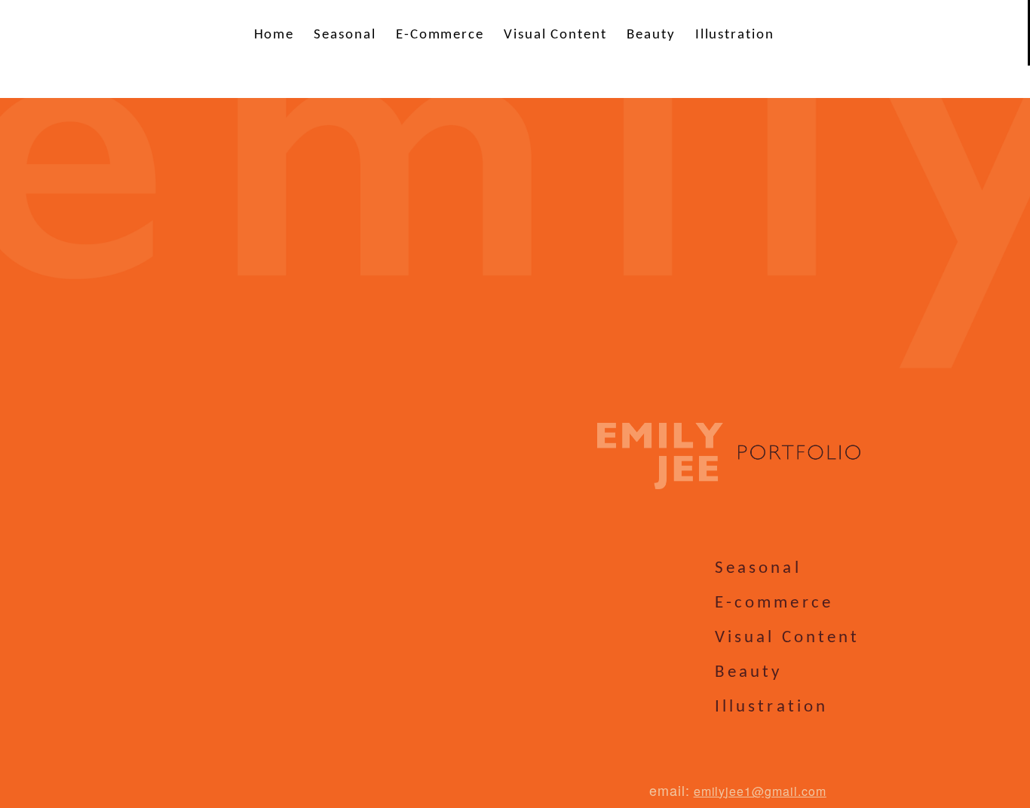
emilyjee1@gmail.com (760, 791)
